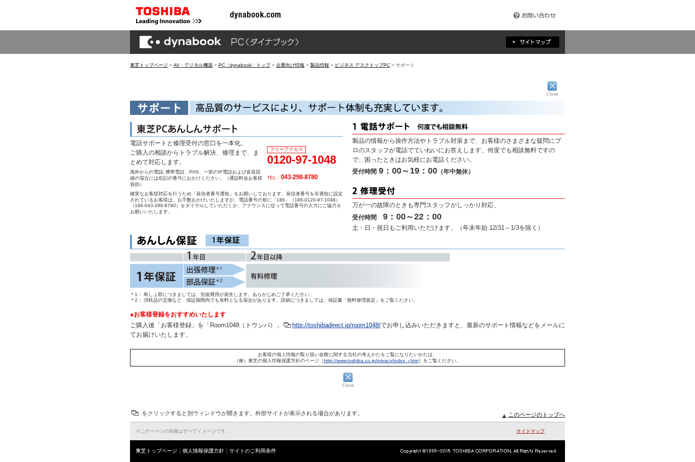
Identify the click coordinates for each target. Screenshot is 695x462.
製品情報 (319, 65)
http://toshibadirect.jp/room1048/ (336, 325)
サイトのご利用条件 (252, 450)
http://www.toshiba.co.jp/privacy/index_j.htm (371, 360)
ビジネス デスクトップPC (362, 65)
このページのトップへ (536, 414)
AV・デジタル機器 (193, 65)
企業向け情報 (290, 65)
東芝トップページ (149, 65)
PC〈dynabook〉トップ (244, 65)
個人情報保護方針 (203, 450)
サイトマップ (530, 431)
